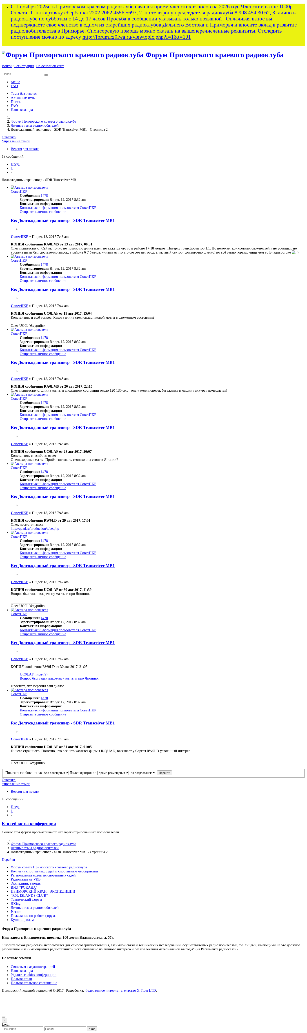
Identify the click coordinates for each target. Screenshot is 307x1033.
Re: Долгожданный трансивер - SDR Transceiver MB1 (63, 220)
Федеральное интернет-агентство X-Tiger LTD (120, 990)
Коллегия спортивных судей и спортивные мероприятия (54, 871)
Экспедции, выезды (26, 883)
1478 (44, 195)
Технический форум (26, 899)
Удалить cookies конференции (33, 975)
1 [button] (12, 168)
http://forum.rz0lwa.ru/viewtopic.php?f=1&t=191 (136, 37)
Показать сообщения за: (24, 773)
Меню (15, 82)
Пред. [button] (15, 164)
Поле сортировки (83, 773)
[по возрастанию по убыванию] (143, 773)
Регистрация (24, 66)
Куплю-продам (22, 920)
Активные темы (23, 97)
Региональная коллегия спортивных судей (43, 875)
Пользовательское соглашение (34, 983)
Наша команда (22, 110)
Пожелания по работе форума (33, 916)
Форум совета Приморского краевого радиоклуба (49, 867)
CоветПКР (19, 191)
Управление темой (16, 141)
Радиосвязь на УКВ (26, 879)
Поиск (16, 102)
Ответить (9, 137)
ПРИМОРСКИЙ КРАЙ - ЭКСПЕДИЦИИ (43, 891)
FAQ (14, 86)
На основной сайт (50, 66)
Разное (16, 912)
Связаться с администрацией (33, 967)
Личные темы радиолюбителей (35, 125)
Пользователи (21, 979)
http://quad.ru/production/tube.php (35, 528)
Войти (7, 66)
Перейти (8, 859)
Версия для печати (25, 149)
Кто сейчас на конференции (29, 823)
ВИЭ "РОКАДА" (24, 887)
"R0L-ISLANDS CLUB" (29, 895)
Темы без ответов (24, 93)
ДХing (15, 903)
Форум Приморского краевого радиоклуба (214, 55)
